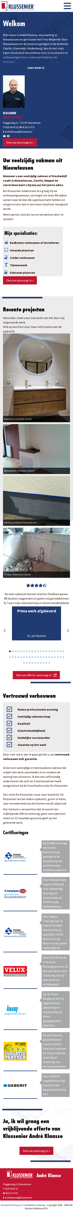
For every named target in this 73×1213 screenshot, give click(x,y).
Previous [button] (5, 631)
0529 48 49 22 (10, 127)
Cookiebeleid (28, 1205)
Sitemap (41, 1205)
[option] (37, 623)
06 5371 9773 (28, 127)
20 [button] (65, 652)
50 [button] (51, 663)
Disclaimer (6, 1205)
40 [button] (65, 658)
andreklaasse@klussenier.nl (18, 131)
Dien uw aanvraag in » (20, 142)
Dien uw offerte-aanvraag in (35, 675)
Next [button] (68, 631)
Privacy (16, 1205)
